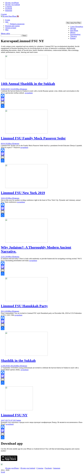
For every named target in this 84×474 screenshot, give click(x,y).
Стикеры (8, 7)
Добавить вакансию (17, 24)
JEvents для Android (12, 5)
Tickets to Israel (10, 28)
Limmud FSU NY (14, 415)
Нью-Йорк (74, 30)
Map (6, 30)
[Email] (42, 102)
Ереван (73, 38)
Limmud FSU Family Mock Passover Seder (33, 138)
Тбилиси (73, 36)
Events (7, 20)
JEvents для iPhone (12, 3)
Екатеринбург (75, 34)
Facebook (8, 8)
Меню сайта (5, 33)
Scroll (3, 472)
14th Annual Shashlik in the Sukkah (28, 84)
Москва (73, 28)
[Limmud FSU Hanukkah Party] (26, 300)
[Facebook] (42, 95)
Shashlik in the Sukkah (18, 360)
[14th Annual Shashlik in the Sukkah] (26, 78)
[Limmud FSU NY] (19, 410)
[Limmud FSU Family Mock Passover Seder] (26, 133)
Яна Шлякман (22, 89)
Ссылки (4, 14)
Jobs (6, 22)
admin (19, 420)
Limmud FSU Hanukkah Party (24, 306)
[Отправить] (42, 106)
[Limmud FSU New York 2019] (26, 187)
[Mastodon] (42, 99)
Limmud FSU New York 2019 (23, 193)
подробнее (29, 93)
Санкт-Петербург (76, 27)
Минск (72, 32)
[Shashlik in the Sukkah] (26, 355)
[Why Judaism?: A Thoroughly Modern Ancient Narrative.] (26, 242)
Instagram (8, 10)
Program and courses (12, 26)
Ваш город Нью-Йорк (74, 23)
